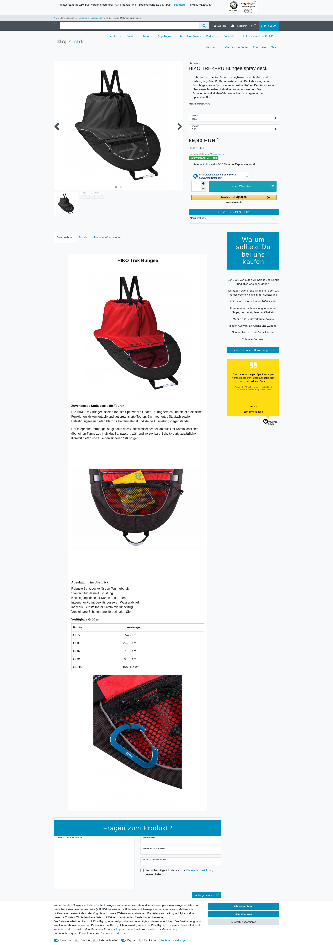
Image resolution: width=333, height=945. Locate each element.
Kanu (146, 36)
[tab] (65, 237)
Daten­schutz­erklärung (113, 933)
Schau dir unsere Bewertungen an (253, 350)
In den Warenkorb (241, 186)
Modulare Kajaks (190, 36)
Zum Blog (53, 23)
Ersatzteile (259, 47)
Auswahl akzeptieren (243, 921)
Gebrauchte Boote (236, 47)
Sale (274, 47)
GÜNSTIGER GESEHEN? (234, 212)
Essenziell (66, 940)
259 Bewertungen (253, 411)
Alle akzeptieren (243, 906)
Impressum (123, 929)
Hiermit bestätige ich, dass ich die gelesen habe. (179, 872)
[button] (234, 199)
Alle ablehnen (243, 914)
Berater (113, 36)
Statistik (85, 940)
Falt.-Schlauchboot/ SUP (258, 36)
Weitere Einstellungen (174, 940)
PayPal (131, 940)
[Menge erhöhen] (203, 183)
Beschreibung (65, 237)
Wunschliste (199, 218)
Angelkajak (165, 36)
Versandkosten (217, 154)
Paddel (210, 36)
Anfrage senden (204, 895)
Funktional (150, 940)
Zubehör (82, 18)
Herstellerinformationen (107, 237)
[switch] (248, 11)
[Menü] (255, 2)
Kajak (130, 36)
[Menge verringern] (203, 189)
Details (83, 237)
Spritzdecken (96, 18)
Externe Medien (108, 940)
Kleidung (211, 47)
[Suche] (204, 25)
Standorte (180, 4)
